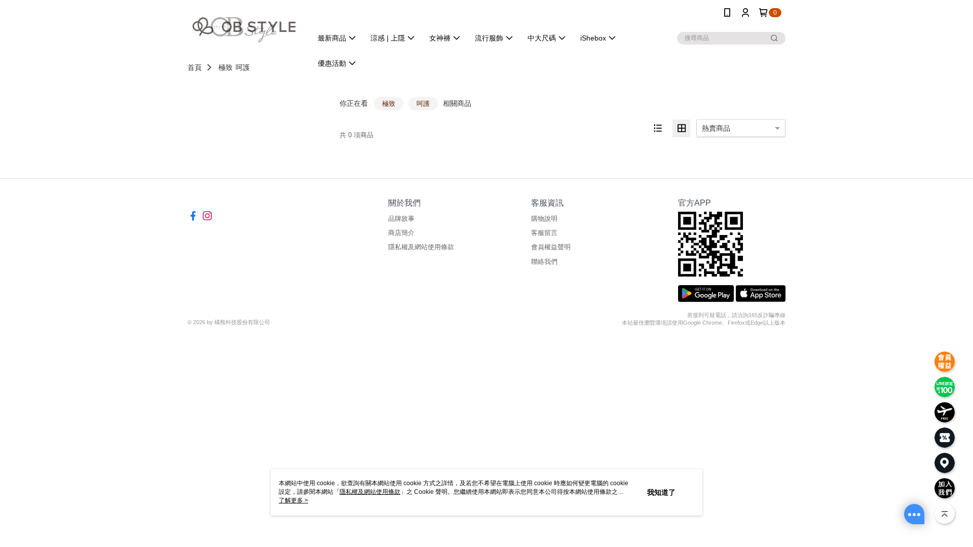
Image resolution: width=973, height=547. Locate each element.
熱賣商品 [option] (716, 128)
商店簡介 (401, 233)
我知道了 (661, 492)
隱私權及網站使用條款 (421, 247)
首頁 (195, 67)
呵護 (243, 67)
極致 (225, 67)
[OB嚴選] (244, 26)
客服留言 (544, 233)
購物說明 (544, 218)
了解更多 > (293, 500)
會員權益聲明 (551, 247)
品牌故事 (401, 218)
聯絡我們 (544, 261)
